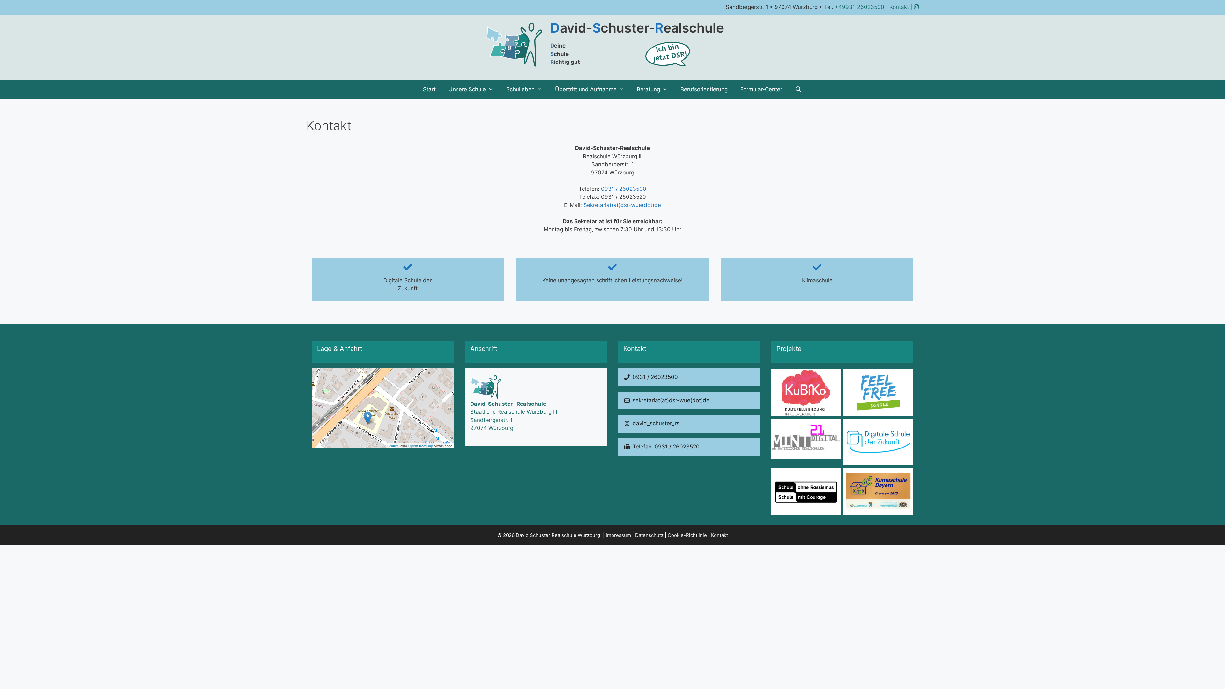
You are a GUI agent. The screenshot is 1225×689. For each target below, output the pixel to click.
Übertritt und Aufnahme (586, 89)
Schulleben (520, 89)
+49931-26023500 (859, 7)
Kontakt (899, 7)
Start (429, 89)
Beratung (648, 89)
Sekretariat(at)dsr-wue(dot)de (622, 205)
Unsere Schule (467, 89)
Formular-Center (761, 89)
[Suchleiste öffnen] (798, 89)
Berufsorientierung (704, 89)
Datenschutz (649, 535)
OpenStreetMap (420, 445)
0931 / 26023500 (623, 189)
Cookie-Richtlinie (687, 535)
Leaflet (392, 445)
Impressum (618, 535)
